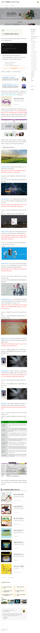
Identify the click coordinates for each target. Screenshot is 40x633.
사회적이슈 (32, 75)
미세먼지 (32, 77)
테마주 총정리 (33, 31)
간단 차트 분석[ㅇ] (34, 62)
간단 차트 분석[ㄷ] (34, 55)
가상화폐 (32, 71)
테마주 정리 (13, 5)
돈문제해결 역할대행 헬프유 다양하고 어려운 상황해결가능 (10, 85)
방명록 (6, 5)
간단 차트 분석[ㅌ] (34, 67)
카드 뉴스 (32, 39)
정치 (31, 78)
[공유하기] (4, 577)
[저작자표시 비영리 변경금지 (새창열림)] (12, 577)
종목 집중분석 (33, 47)
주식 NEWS (33, 49)
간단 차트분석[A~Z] (34, 51)
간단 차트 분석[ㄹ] (34, 56)
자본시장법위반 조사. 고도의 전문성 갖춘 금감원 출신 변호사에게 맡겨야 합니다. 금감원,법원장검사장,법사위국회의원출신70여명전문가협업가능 (10, 79)
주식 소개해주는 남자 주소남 (10, 2)
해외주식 (32, 48)
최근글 (32, 86)
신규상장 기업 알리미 (34, 36)
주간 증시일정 (33, 43)
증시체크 (32, 33)
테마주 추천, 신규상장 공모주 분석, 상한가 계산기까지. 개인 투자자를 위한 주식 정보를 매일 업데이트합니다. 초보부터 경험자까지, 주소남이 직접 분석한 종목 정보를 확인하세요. (12, 614)
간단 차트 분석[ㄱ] (34, 52)
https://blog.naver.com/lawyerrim (8, 75)
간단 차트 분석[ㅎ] (34, 70)
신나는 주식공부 (33, 41)
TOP (38, 629)
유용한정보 (32, 73)
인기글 (35, 86)
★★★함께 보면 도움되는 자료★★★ (11, 34)
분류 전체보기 (33, 29)
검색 (35, 2)
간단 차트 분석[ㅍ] (34, 68)
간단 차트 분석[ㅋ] (34, 66)
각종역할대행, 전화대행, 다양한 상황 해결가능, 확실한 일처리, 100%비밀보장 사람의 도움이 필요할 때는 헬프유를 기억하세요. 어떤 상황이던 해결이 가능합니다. (11, 87)
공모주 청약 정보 (33, 38)
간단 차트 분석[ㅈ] (34, 63)
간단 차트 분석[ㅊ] (34, 64)
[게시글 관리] (5, 577)
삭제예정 (32, 80)
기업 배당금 (33, 45)
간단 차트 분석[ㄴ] (34, 53)
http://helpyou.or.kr (5, 83)
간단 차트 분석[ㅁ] (34, 58)
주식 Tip (32, 34)
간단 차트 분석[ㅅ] (34, 60)
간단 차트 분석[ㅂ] (34, 59)
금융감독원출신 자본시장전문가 (8, 77)
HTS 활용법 (33, 44)
